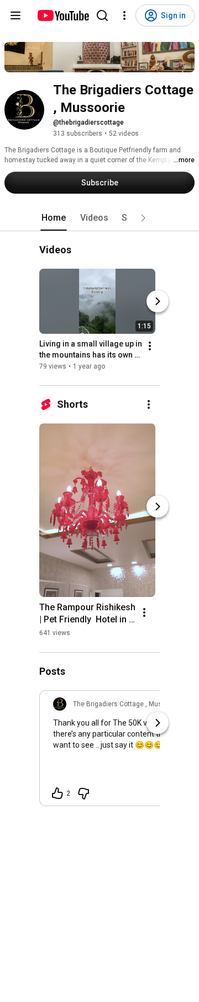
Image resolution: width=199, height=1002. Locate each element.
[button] (143, 218)
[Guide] (15, 15)
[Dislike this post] (83, 793)
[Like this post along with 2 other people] (57, 793)
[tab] (53, 218)
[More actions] (150, 346)
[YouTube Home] (63, 15)
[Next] (157, 302)
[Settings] (124, 15)
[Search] (102, 15)
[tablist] (99, 218)
